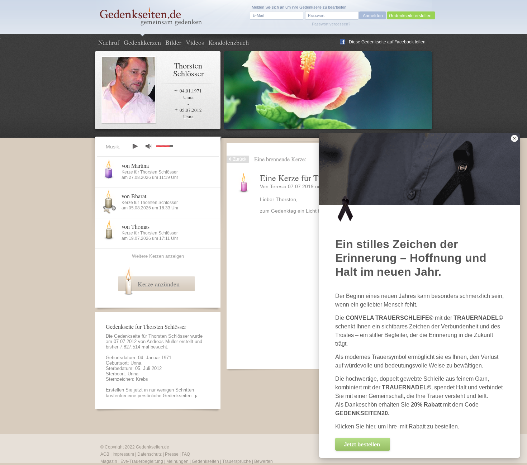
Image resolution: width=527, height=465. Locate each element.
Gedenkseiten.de (152, 447)
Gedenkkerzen (142, 42)
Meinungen (177, 461)
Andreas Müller (162, 341)
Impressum (123, 454)
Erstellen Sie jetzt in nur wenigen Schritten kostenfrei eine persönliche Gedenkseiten (150, 392)
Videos (195, 42)
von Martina (135, 165)
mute (149, 146)
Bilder (173, 42)
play (135, 146)
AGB (104, 454)
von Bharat (134, 196)
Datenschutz (149, 454)
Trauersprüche (236, 461)
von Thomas (135, 226)
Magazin (108, 461)
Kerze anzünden (159, 284)
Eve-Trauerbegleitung (141, 461)
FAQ (186, 454)
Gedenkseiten (205, 461)
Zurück (239, 159)
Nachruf (108, 42)
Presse (172, 454)
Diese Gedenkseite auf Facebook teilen (387, 41)
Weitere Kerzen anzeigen (158, 256)
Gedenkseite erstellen (410, 15)
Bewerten (263, 461)
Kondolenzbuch (228, 42)
